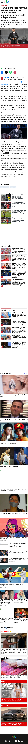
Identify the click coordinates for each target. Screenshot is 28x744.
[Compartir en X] (6, 72)
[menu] (2, 1)
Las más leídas (6, 246)
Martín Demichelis (5, 187)
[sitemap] (22, 741)
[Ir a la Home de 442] (6, 2)
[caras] (14, 682)
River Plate (7, 77)
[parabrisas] (14, 706)
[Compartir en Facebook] (2, 72)
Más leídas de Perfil (8, 310)
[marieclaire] (14, 658)
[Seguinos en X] (12, 741)
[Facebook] (9, 741)
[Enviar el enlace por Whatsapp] (10, 72)
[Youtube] (16, 741)
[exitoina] (14, 632)
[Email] (14, 72)
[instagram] (6, 741)
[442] (14, 737)
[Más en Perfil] (9, 628)
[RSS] (19, 741)
